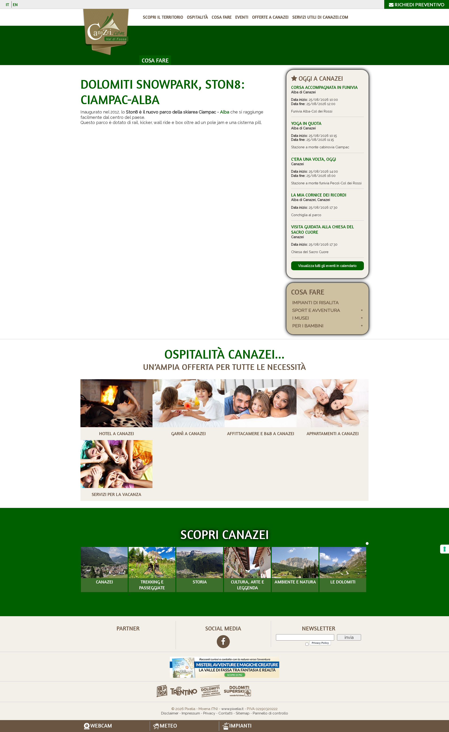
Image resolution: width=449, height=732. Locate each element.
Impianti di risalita (315, 302)
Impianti (240, 725)
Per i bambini (307, 325)
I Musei (300, 318)
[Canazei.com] (105, 32)
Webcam (101, 725)
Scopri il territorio (163, 17)
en (15, 4)
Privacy (209, 713)
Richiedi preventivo (419, 4)
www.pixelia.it (232, 709)
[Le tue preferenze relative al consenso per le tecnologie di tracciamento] (444, 549)
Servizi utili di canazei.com (320, 17)
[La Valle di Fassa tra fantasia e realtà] (224, 666)
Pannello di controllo (270, 713)
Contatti (225, 713)
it (7, 4)
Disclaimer (169, 713)
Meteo (168, 725)
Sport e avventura (316, 310)
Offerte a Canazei (270, 17)
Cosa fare (222, 17)
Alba (224, 111)
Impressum (191, 713)
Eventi (241, 17)
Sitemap (243, 713)
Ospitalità (197, 17)
